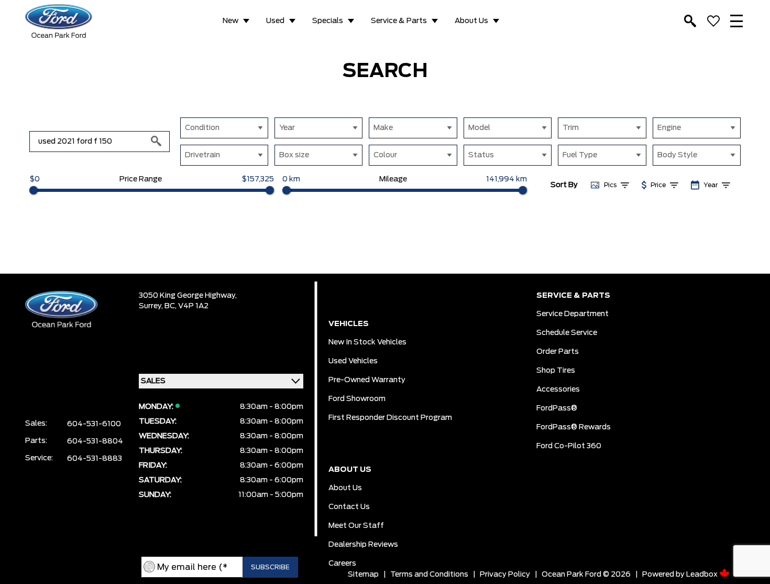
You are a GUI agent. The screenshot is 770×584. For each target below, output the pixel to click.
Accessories (558, 389)
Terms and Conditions (429, 574)
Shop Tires (555, 370)
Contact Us (349, 507)
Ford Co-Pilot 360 (568, 446)
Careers (342, 563)
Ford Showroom (357, 399)
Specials (327, 21)
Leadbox (702, 574)
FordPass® (556, 408)
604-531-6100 (94, 424)
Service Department (572, 314)
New (230, 21)
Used (275, 21)
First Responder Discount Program (390, 417)
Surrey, (151, 306)
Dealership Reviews (363, 544)
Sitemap (363, 574)
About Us (471, 21)
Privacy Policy (505, 574)
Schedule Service (566, 333)
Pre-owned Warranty (366, 380)
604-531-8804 (95, 441)
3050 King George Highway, (188, 295)
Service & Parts (399, 21)
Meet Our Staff (356, 525)
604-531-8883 (94, 458)
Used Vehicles (353, 361)
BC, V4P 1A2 (186, 306)
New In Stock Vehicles (367, 342)
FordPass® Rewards (573, 427)
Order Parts (557, 351)
